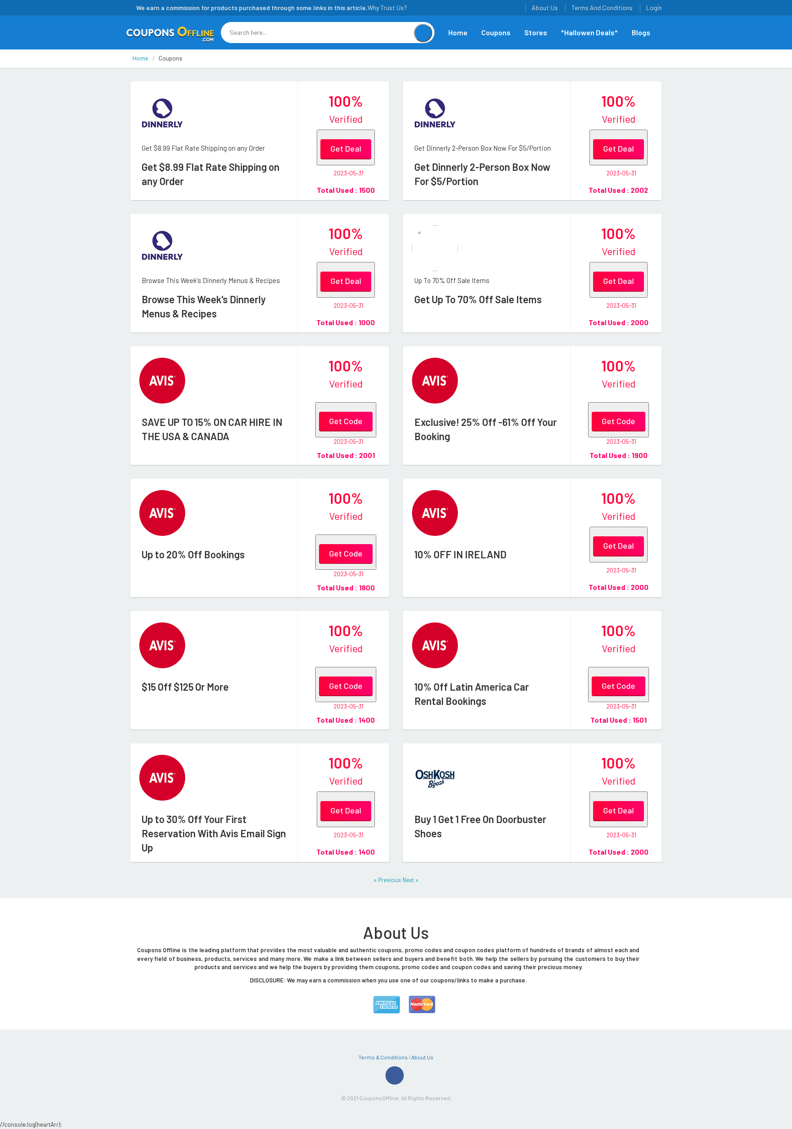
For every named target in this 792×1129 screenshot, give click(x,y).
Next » (410, 880)
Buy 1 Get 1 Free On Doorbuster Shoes (480, 826)
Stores (535, 32)
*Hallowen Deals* (589, 32)
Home (458, 32)
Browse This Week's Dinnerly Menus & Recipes (204, 306)
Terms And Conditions (602, 7)
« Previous (388, 880)
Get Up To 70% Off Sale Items (478, 299)
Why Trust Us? (387, 7)
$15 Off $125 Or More (185, 687)
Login (654, 7)
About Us (545, 7)
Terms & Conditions (383, 1057)
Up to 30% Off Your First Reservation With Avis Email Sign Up (214, 833)
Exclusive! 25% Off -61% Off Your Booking (485, 429)
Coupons (496, 32)
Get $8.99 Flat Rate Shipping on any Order (211, 174)
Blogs (641, 32)
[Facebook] (394, 1075)
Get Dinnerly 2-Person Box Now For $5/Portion (482, 174)
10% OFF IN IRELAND (460, 554)
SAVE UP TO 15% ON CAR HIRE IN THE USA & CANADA (212, 429)
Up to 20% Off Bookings (193, 554)
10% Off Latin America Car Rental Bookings (471, 694)
